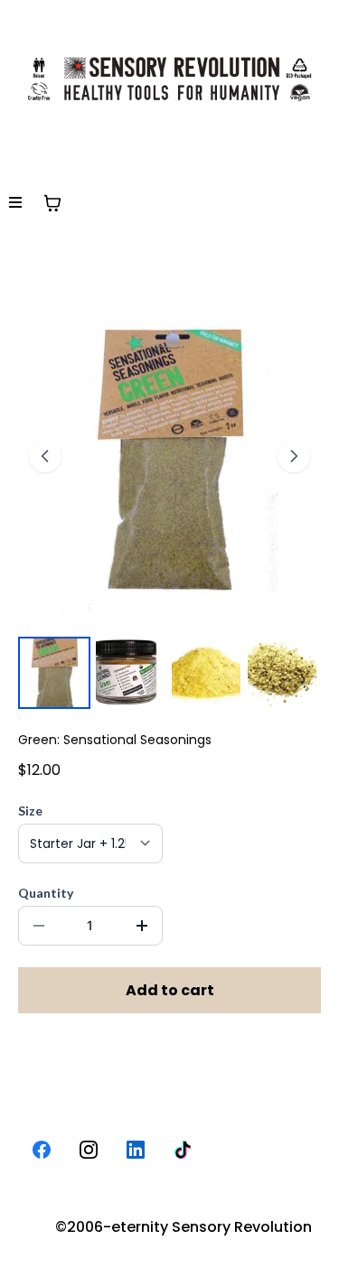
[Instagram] (88, 1149)
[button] (15, 203)
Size (30, 810)
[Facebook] (41, 1149)
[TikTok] (182, 1149)
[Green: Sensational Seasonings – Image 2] (130, 673)
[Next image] (294, 456)
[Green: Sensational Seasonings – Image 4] (282, 673)
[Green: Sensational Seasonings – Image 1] (54, 673)
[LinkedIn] (135, 1149)
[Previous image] (45, 456)
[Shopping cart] (52, 203)
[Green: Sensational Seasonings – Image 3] (206, 673)
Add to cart (170, 990)
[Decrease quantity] (39, 925)
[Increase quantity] (142, 925)
